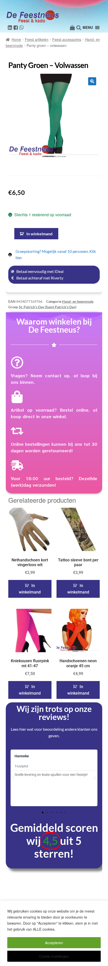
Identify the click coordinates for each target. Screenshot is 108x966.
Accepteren (54, 942)
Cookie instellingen (54, 956)
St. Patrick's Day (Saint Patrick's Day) (47, 307)
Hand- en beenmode (77, 301)
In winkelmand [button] (30, 589)
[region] (54, 933)
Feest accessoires (66, 39)
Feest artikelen (36, 39)
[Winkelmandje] (72, 28)
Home (16, 39)
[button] (92, 81)
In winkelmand (39, 233)
